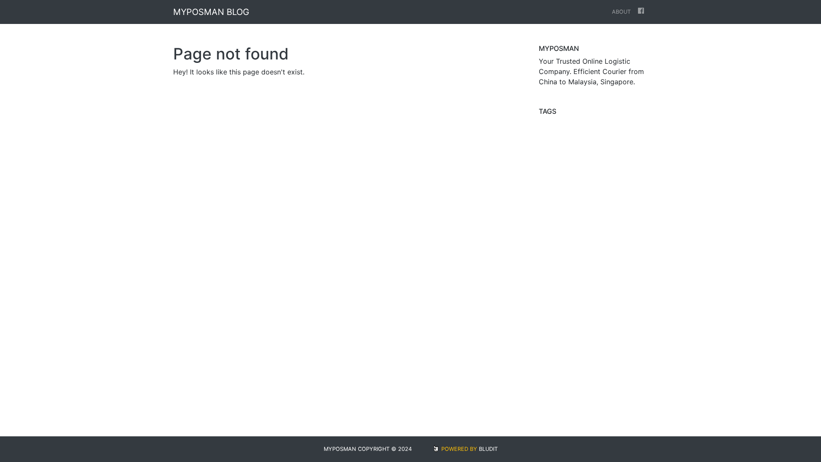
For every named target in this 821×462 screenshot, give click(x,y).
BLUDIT (488, 449)
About (621, 12)
